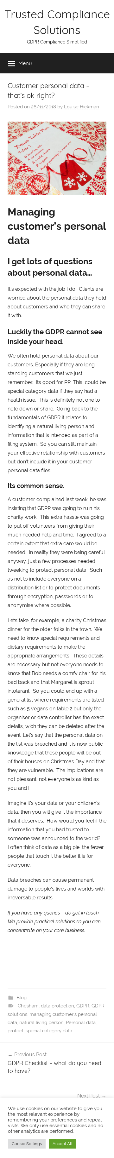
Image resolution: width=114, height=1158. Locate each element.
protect (15, 1031)
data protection (57, 1006)
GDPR (82, 1006)
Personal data (81, 1022)
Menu (25, 63)
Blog (21, 997)
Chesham (28, 1006)
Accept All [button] (63, 1143)
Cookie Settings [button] (27, 1143)
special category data (49, 1031)
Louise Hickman (81, 107)
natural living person (41, 1022)
